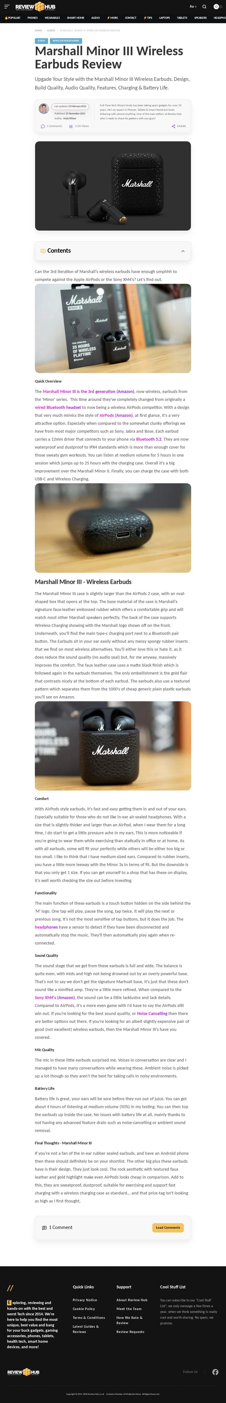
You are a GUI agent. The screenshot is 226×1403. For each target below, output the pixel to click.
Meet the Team (129, 1309)
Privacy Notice (85, 1300)
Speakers (200, 18)
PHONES (33, 18)
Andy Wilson (69, 119)
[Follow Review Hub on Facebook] (215, 1372)
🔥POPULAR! (12, 18)
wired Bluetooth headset (58, 408)
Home (38, 31)
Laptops (164, 18)
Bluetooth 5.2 (148, 439)
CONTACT (130, 18)
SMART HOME (76, 18)
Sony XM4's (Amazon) (55, 998)
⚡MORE (112, 18)
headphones (46, 927)
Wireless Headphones (66, 41)
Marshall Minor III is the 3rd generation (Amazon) (88, 392)
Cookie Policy (84, 1309)
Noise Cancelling (152, 1014)
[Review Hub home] (35, 6)
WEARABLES (52, 18)
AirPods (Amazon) (116, 415)
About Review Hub (132, 1300)
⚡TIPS (147, 18)
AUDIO (95, 18)
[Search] (204, 7)
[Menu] (7, 6)
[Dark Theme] (218, 6)
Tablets (182, 18)
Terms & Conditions (89, 1318)
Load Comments (168, 1228)
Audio (51, 31)
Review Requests (130, 1332)
